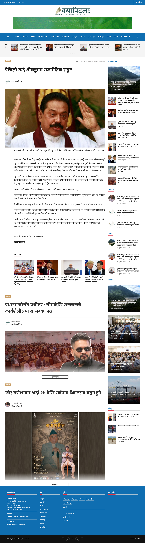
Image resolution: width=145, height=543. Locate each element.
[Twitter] (68, 539)
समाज (109, 36)
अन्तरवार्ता (65, 36)
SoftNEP (137, 539)
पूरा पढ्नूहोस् (55, 377)
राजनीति (25, 36)
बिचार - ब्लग (55, 36)
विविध (116, 36)
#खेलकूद (74, 499)
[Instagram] (72, 539)
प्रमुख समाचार (42, 36)
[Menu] (8, 37)
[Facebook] (63, 539)
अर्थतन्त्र (82, 36)
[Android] (82, 539)
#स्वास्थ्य (82, 499)
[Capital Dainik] (72, 11)
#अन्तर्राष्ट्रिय (90, 499)
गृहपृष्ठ (17, 36)
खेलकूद (74, 36)
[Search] (137, 36)
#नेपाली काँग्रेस (67, 503)
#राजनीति (66, 499)
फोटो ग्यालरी (125, 36)
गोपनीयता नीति (67, 517)
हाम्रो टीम (140, 2)
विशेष (33, 36)
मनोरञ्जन (101, 36)
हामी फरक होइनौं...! (68, 513)
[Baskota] (72, 24)
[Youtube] (77, 539)
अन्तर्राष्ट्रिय (91, 36)
